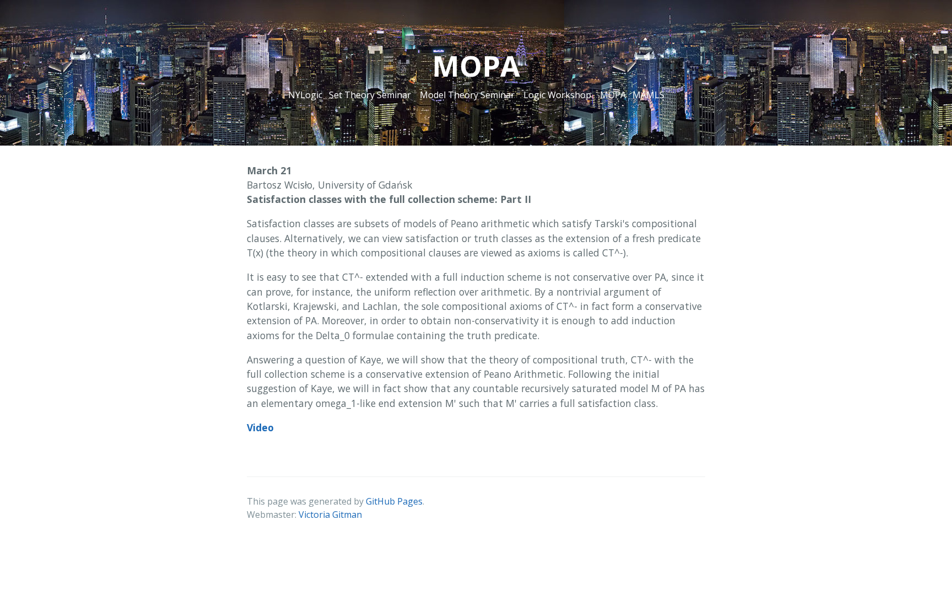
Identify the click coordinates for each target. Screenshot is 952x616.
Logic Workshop (557, 95)
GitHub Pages (394, 501)
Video (260, 427)
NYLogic (305, 95)
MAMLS (648, 95)
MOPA (613, 95)
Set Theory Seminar (370, 95)
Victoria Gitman (330, 514)
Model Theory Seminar (467, 95)
